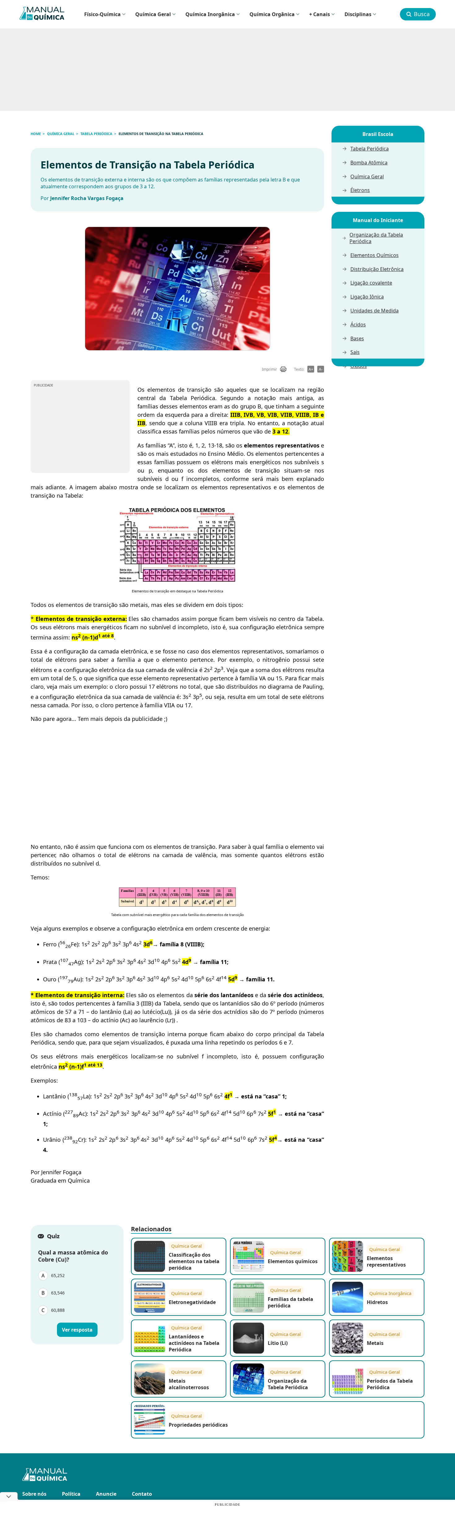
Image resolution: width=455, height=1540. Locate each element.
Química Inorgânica (210, 14)
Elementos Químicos (374, 255)
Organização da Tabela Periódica (376, 238)
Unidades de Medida (374, 311)
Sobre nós (34, 1493)
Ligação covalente (371, 283)
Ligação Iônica (367, 297)
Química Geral (153, 14)
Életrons (360, 190)
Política (71, 1493)
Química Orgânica (272, 14)
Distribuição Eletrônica (377, 269)
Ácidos (358, 324)
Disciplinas (357, 14)
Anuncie (106, 1493)
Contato (142, 1493)
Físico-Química (102, 14)
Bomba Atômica (369, 162)
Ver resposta (77, 1330)
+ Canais (319, 14)
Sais (355, 352)
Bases (357, 338)
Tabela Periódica (369, 149)
